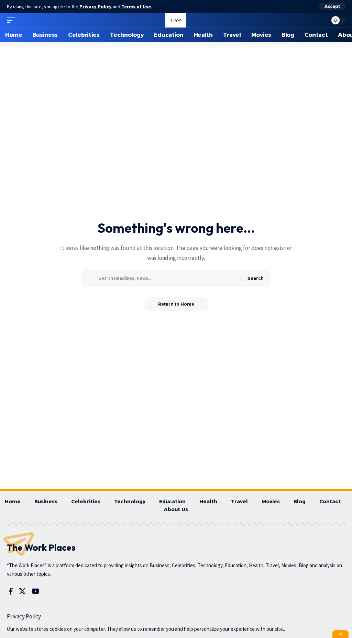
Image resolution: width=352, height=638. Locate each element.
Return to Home (176, 304)
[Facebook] (11, 591)
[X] (22, 591)
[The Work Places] (175, 20)
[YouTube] (35, 591)
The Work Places (41, 547)
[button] (332, 6)
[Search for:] (167, 278)
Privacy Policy (95, 6)
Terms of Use (136, 6)
